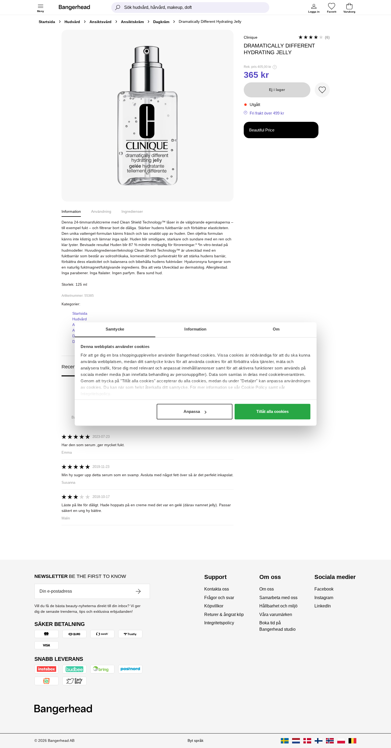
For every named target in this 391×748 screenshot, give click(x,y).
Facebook (323, 589)
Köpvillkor (213, 606)
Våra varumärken (275, 614)
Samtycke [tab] (115, 329)
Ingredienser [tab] (132, 211)
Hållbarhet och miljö (278, 606)
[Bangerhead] (79, 7)
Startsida (47, 22)
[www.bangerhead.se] (284, 741)
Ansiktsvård (100, 22)
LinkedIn (322, 606)
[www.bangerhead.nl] (296, 741)
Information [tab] (195, 329)
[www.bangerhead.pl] (341, 741)
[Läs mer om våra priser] (274, 67)
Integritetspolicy (219, 623)
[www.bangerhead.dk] (307, 741)
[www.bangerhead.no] (329, 741)
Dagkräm (161, 22)
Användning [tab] (101, 211)
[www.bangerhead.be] (352, 741)
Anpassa (192, 411)
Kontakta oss (216, 589)
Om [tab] (276, 329)
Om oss (266, 589)
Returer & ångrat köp (224, 614)
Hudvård (72, 22)
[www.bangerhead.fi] (318, 741)
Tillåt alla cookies (272, 411)
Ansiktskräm (132, 22)
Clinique (250, 37)
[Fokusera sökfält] (117, 7)
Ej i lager (277, 89)
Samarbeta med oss (278, 597)
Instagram (323, 597)
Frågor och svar (219, 597)
